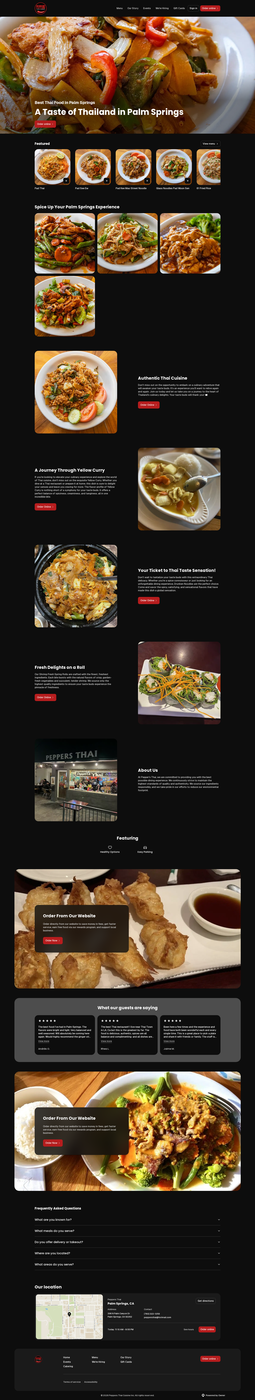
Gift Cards (179, 8)
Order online (207, 1329)
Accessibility (91, 1382)
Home (66, 1357)
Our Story (132, 8)
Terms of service (72, 1382)
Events (147, 8)
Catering (68, 1366)
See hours (189, 1329)
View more (43, 1041)
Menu (120, 8)
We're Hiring (162, 8)
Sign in (193, 8)
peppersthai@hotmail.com (157, 1317)
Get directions (206, 1300)
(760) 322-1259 (152, 1313)
